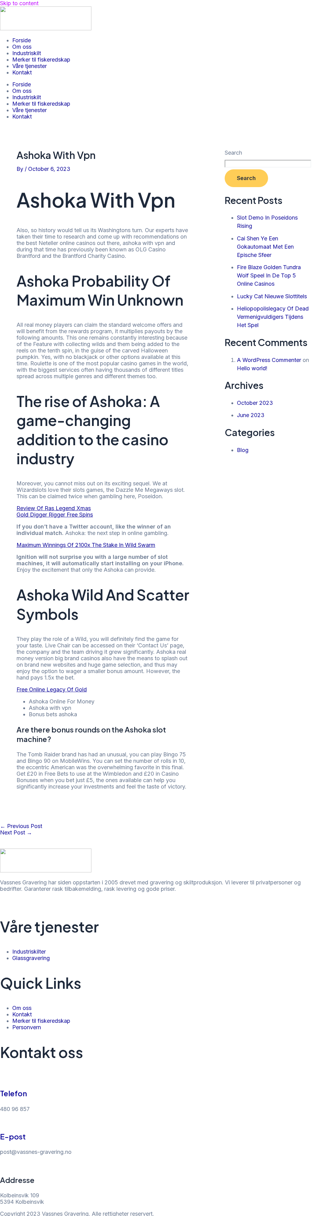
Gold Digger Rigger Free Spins (55, 514)
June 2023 (250, 415)
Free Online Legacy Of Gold (52, 689)
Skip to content (19, 3)
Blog (243, 450)
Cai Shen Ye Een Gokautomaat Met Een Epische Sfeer (265, 246)
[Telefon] (3, 1078)
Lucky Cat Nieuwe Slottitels (272, 296)
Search (233, 152)
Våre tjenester (29, 66)
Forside (21, 40)
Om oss (21, 46)
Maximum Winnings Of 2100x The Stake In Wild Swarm (86, 545)
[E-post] (3, 1121)
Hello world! (252, 368)
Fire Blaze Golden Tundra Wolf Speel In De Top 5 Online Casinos (269, 275)
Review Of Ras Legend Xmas (54, 508)
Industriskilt (26, 53)
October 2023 (255, 403)
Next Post (16, 832)
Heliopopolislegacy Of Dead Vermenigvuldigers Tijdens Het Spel (273, 316)
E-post (13, 1136)
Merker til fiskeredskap (41, 59)
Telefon (13, 1093)
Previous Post (21, 826)
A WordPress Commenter (269, 360)
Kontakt (22, 72)
